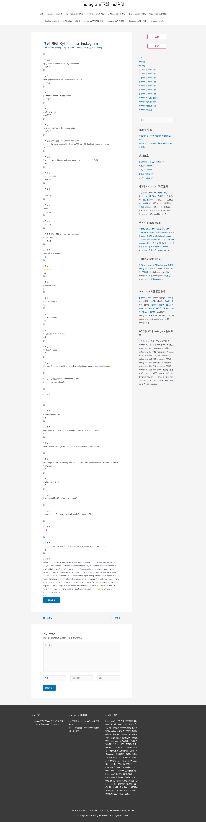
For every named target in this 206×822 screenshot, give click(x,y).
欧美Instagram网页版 (137, 14)
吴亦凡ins (143, 192)
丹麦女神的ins (164, 192)
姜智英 (161, 305)
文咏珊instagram (156, 279)
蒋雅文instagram (145, 166)
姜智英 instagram (146, 174)
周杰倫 (152, 268)
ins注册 (50, 14)
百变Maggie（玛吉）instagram (151, 162)
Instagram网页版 (157, 21)
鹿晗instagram (145, 265)
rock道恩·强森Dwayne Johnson (152, 239)
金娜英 (153, 301)
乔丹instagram (158, 229)
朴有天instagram (145, 170)
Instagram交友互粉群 (138, 21)
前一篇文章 (46, 618)
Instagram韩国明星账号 (116, 21)
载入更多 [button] (51, 600)
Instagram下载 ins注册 (103, 4)
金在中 (166, 308)
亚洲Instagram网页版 (50, 21)
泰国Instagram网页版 (71, 21)
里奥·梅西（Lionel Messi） (159, 250)
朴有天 (145, 312)
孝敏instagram (145, 298)
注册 (156, 36)
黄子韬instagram (159, 265)
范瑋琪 (145, 272)
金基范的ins (148, 200)
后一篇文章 (117, 618)
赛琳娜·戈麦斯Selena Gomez (158, 236)
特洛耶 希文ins (145, 207)
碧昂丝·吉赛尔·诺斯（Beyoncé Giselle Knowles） (156, 246)
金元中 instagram (146, 178)
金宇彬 (167, 301)
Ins (73, 810)
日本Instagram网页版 (116, 14)
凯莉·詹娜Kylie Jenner (162, 243)
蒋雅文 (152, 312)
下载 (156, 46)
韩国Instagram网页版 (158, 14)
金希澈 (151, 308)
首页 (41, 14)
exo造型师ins (150, 196)
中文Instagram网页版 (95, 14)
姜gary (154, 305)
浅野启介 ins (144, 341)
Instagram (101, 47)
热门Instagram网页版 (74, 14)
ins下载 (59, 14)
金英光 (158, 308)
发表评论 (47, 47)
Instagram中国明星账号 (93, 21)
